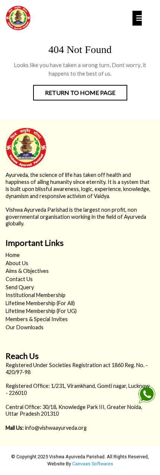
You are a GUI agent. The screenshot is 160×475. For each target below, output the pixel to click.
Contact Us (19, 279)
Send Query (20, 287)
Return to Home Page (86, 94)
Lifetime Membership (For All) (40, 303)
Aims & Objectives (27, 271)
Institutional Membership (35, 295)
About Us (17, 263)
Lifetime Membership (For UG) (41, 311)
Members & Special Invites (37, 319)
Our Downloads (25, 327)
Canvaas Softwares (92, 463)
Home (13, 255)
